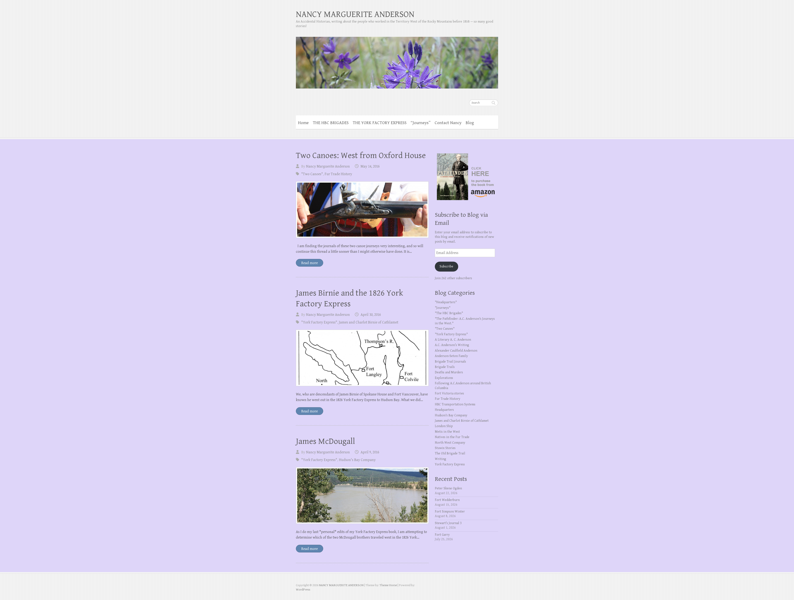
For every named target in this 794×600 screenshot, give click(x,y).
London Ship (444, 426)
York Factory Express (450, 464)
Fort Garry (442, 535)
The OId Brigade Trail (450, 453)
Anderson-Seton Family (451, 356)
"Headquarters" (446, 302)
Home (303, 122)
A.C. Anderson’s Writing (452, 345)
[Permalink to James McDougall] (362, 495)
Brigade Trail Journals (450, 362)
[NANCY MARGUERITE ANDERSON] (397, 60)
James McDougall (325, 441)
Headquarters (444, 410)
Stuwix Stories (445, 448)
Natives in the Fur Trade (452, 437)
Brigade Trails (445, 367)
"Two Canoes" (312, 174)
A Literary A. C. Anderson (453, 340)
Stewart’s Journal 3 (448, 523)
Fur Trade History (338, 174)
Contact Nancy (448, 122)
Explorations (444, 378)
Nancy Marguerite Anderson (328, 166)
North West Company (450, 443)
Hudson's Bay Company (357, 460)
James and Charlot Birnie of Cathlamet (368, 322)
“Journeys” (420, 122)
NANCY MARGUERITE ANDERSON (355, 14)
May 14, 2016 (370, 166)
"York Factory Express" (319, 322)
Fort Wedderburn (447, 500)
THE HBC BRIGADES (331, 122)
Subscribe (446, 266)
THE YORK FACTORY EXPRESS (380, 122)
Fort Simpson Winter (450, 512)
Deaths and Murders (449, 372)
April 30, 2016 (371, 315)
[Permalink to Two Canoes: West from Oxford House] (362, 209)
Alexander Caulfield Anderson (456, 351)
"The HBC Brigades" (449, 313)
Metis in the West (447, 432)
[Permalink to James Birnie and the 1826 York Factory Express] (362, 358)
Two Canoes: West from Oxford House (361, 155)
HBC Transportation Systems (455, 404)
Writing (440, 459)
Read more (309, 263)
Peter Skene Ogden (448, 488)
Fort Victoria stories (449, 393)
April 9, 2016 (370, 452)
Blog (470, 122)
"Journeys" (442, 308)
